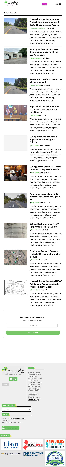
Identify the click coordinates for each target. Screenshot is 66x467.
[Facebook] (11, 379)
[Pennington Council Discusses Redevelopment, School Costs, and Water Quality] (15, 56)
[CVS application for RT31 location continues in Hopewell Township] (15, 173)
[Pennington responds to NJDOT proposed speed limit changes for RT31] (15, 200)
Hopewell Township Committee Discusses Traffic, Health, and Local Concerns (44, 109)
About (31, 368)
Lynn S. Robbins (36, 58)
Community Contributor (38, 28)
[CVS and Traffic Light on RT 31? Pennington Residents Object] (15, 230)
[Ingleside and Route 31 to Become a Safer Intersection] (15, 86)
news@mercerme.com (18, 418)
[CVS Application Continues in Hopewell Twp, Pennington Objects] (15, 143)
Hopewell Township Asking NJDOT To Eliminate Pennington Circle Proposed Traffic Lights (46, 284)
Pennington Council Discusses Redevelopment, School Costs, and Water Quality (44, 52)
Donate (44, 4)
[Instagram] (15, 379)
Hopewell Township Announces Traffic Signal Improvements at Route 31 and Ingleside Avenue (44, 22)
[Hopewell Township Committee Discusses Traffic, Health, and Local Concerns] (15, 113)
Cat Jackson (35, 115)
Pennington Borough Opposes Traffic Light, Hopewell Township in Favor (45, 254)
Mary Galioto (35, 145)
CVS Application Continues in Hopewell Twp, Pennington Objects (43, 139)
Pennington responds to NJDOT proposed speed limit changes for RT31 (45, 197)
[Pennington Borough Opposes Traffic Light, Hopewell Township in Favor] (15, 257)
